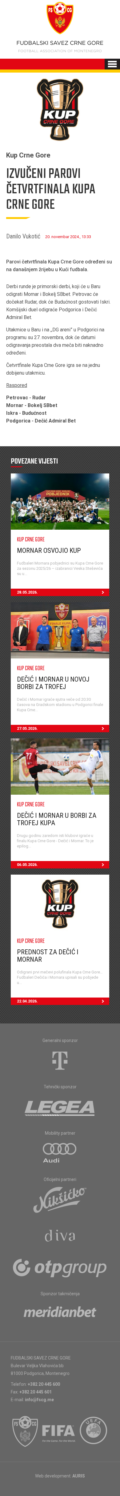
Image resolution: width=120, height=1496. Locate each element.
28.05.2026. (27, 592)
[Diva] (60, 1236)
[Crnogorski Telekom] (60, 1060)
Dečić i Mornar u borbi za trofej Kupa (56, 819)
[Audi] (60, 1153)
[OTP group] (60, 1267)
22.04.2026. (27, 1001)
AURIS (78, 1475)
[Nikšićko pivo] (60, 1199)
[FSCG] (25, 1431)
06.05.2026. (27, 864)
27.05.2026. (27, 728)
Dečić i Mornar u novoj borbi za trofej (53, 683)
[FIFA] (59, 1431)
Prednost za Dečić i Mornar (47, 955)
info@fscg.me (39, 1399)
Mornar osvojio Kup (49, 550)
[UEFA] (93, 1431)
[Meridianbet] (60, 1313)
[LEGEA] (60, 1106)
